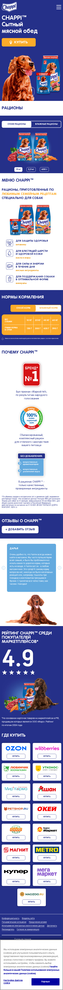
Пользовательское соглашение (14, 922)
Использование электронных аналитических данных (23, 926)
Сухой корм (23, 308)
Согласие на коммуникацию (28, 929)
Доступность (52, 926)
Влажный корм (49, 308)
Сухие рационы (17, 124)
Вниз (31, 92)
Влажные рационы (46, 124)
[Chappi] (9, 7)
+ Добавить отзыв (20, 529)
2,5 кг (31, 169)
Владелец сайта (28, 918)
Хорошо (45, 982)
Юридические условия (38, 922)
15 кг (18, 169)
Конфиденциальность (10, 918)
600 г (44, 169)
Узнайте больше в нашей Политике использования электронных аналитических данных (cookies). (31, 970)
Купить (21, 42)
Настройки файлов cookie (13, 981)
